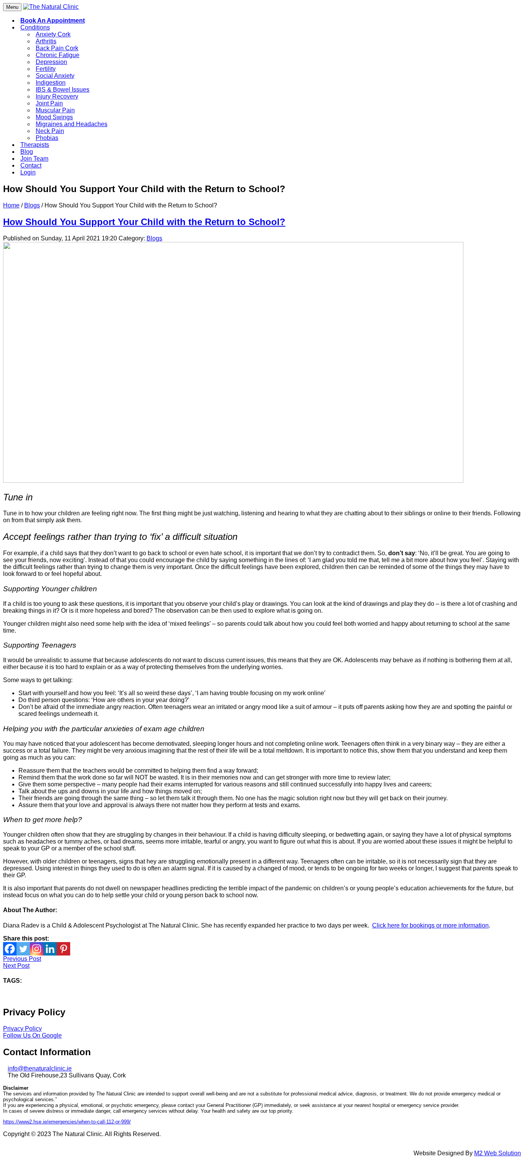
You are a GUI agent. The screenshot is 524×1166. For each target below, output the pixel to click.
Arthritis (46, 41)
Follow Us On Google (32, 1035)
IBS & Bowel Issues (62, 89)
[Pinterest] (63, 948)
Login (28, 172)
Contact (30, 165)
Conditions (35, 27)
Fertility (46, 69)
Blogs (32, 205)
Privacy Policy (22, 1028)
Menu (12, 7)
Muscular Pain (55, 110)
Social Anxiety (55, 75)
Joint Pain (49, 103)
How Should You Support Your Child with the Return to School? (144, 222)
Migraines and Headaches (71, 124)
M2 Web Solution (497, 1153)
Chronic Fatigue (57, 55)
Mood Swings (54, 117)
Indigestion (51, 82)
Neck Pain (50, 131)
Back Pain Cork (57, 48)
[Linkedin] (50, 948)
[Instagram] (36, 948)
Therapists (34, 144)
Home (11, 205)
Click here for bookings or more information (430, 925)
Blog (26, 151)
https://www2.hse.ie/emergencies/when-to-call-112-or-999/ (67, 1122)
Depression (51, 62)
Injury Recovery (57, 96)
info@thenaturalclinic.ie (40, 1068)
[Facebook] (9, 948)
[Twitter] (23, 948)
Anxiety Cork (53, 34)
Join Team (34, 158)
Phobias (47, 138)
